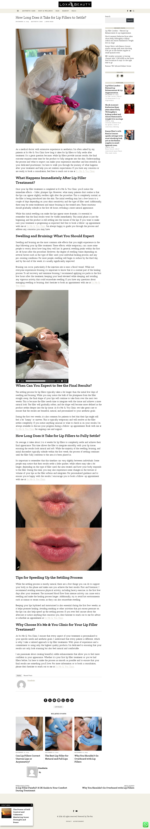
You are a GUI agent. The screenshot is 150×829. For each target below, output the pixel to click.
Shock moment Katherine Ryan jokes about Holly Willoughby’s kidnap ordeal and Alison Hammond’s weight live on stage (119, 39)
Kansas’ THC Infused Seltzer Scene (118, 66)
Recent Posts (28, 675)
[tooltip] (127, 11)
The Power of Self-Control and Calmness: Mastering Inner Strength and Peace (22, 816)
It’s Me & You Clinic (85, 171)
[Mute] (62, 381)
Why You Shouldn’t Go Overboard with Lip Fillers (86, 758)
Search (107, 16)
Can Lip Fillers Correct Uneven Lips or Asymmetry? (28, 758)
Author (19, 675)
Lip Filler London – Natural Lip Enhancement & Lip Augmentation (118, 32)
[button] (42, 336)
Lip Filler (58, 707)
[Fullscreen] (65, 381)
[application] (42, 336)
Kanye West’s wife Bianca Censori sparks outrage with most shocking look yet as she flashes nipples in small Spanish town (118, 49)
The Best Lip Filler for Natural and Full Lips (56, 757)
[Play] (18, 381)
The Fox (90, 816)
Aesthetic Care (37, 21)
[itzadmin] (21, 684)
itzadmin (31, 680)
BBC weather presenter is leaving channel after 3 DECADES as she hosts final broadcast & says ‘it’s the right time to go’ (119, 59)
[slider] (40, 381)
